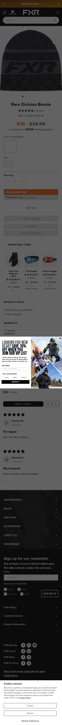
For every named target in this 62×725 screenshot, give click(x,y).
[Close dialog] (60, 338)
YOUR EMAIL (6, 366)
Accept (30, 705)
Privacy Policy (25, 697)
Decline (30, 713)
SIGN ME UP (15, 382)
